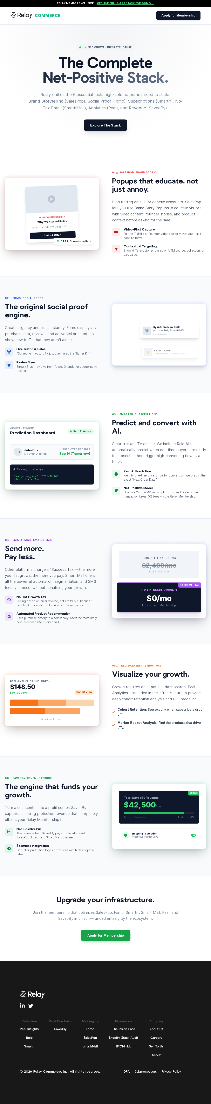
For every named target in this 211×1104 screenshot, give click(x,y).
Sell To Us (156, 1046)
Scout (156, 1055)
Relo (29, 1038)
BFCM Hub (123, 1046)
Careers (156, 1038)
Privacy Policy (171, 1071)
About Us (156, 1029)
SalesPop (90, 1038)
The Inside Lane (123, 1029)
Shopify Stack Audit (123, 1038)
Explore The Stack (105, 125)
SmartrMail (90, 1046)
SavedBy (60, 1029)
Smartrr (29, 1046)
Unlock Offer (52, 235)
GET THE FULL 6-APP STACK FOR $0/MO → (125, 3)
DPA (127, 1071)
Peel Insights (29, 1029)
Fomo (90, 1029)
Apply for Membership (178, 15)
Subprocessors (146, 1071)
